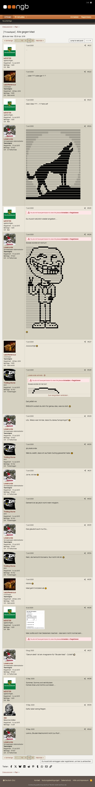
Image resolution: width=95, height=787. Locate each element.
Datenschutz (66, 780)
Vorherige (9, 40)
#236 (89, 608)
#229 (89, 416)
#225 (89, 208)
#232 (89, 499)
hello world (10, 95)
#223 (89, 100)
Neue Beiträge (7, 21)
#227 (89, 342)
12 (29, 40)
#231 (89, 471)
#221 (89, 45)
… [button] (18, 40)
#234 (89, 553)
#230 (89, 444)
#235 (89, 579)
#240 (89, 729)
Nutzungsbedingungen (50, 780)
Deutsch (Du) (10, 780)
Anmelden (64, 213)
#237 (89, 650)
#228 (89, 370)
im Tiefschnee (12, 150)
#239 (89, 705)
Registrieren (74, 213)
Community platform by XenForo (47, 785)
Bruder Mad (8, 36)
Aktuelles (21, 17)
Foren (8, 17)
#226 (89, 234)
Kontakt (37, 780)
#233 (89, 525)
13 (32, 40)
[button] (26, 17)
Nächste (39, 40)
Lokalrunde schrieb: (35, 375)
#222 (89, 72)
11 (25, 40)
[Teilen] (85, 45)
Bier (8, 67)
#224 (89, 126)
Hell (91, 2)
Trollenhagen (11, 392)
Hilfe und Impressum (80, 780)
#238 (89, 679)
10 (22, 40)
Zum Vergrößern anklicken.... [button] (58, 395)
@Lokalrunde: (31, 448)
